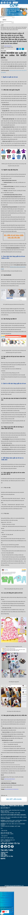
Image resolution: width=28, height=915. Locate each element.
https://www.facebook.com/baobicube (11, 789)
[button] (1, 19)
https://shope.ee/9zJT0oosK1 (9, 779)
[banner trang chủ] (14, 15)
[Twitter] (20, 49)
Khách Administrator (8, 45)
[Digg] (23, 49)
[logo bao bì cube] (14, 7)
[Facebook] (17, 49)
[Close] (0, 889)
